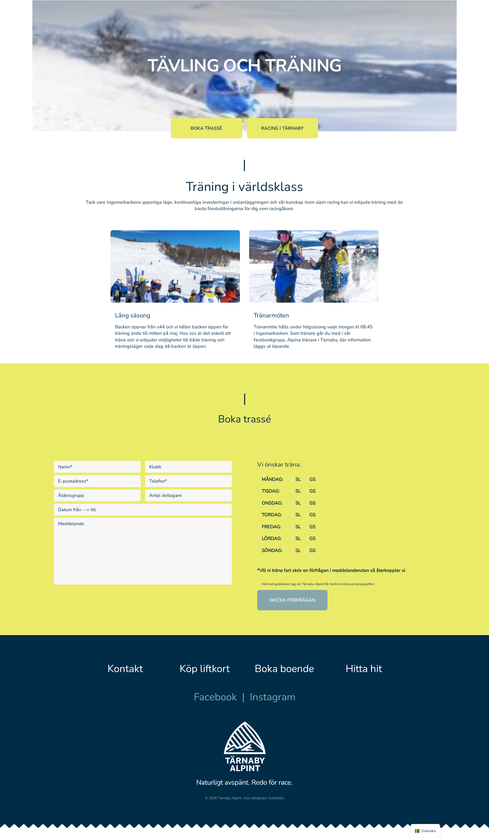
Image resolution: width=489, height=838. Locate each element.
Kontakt (125, 669)
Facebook (215, 697)
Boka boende (284, 669)
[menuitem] (159, 23)
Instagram (272, 697)
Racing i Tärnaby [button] (282, 128)
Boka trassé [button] (206, 128)
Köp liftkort (205, 669)
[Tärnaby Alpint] (55, 23)
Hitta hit (364, 669)
